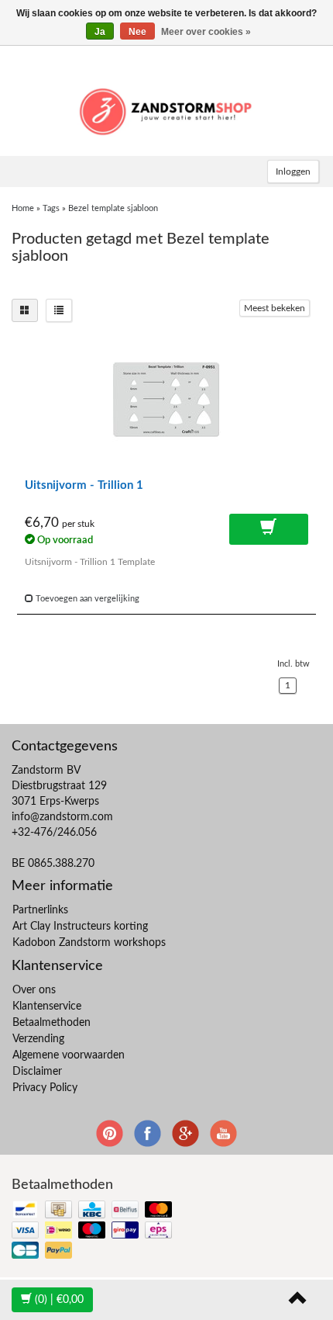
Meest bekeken (274, 308)
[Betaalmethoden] (93, 1231)
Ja (99, 31)
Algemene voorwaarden (68, 1055)
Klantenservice (46, 1006)
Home (23, 208)
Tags (51, 208)
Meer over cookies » (206, 31)
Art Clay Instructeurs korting (80, 926)
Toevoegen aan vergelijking (86, 598)
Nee (137, 31)
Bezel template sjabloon (113, 208)
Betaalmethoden (51, 1022)
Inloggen (293, 171)
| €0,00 (59, 1299)
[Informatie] (268, 529)
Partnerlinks (40, 910)
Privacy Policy (44, 1088)
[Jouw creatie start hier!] (166, 109)
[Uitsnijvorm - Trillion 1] (166, 403)
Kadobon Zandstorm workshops (89, 942)
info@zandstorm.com (62, 817)
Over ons (34, 990)
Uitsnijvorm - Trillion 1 (84, 485)
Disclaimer (37, 1071)
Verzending (38, 1039)
